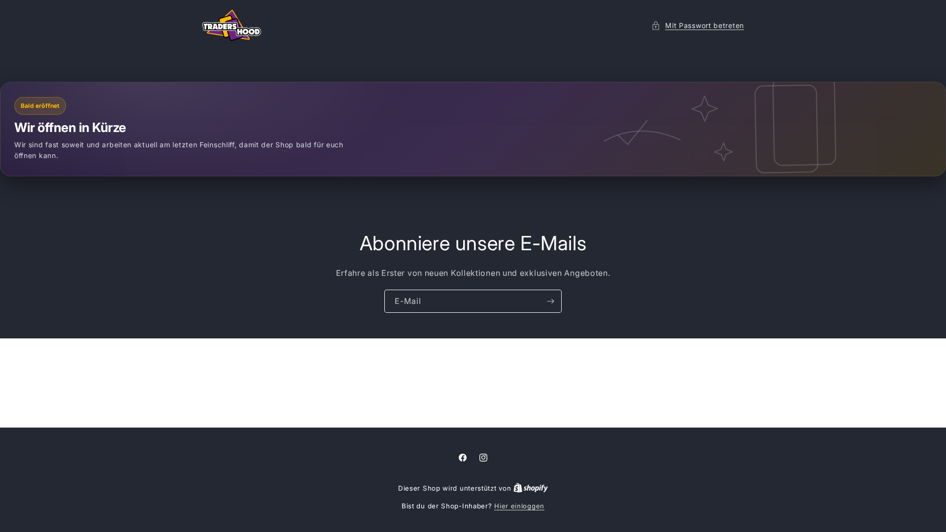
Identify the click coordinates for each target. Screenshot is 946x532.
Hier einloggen (519, 506)
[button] (697, 25)
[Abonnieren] (550, 301)
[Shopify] (530, 488)
